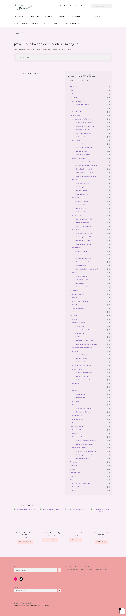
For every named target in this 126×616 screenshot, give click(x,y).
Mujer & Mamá (76, 247)
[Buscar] (59, 570)
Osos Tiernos (79, 337)
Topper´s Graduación (81, 194)
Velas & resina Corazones (83, 362)
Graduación (75, 180)
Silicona (16, 23)
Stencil (74, 305)
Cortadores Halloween (82, 201)
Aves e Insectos (79, 326)
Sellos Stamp (35, 23)
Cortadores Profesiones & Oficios (85, 451)
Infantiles (75, 390)
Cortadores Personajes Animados (85, 440)
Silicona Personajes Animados (84, 444)
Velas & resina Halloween (82, 212)
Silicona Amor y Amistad (82, 130)
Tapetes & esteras (78, 308)
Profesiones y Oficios (79, 448)
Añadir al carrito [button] (76, 540)
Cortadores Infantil (81, 394)
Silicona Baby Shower (81, 151)
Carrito (72, 6)
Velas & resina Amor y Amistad (84, 137)
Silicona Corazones (81, 358)
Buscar (16, 567)
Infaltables (48, 16)
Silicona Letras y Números (83, 412)
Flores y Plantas (77, 369)
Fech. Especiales (19, 16)
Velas (74, 490)
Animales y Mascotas (78, 322)
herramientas (75, 16)
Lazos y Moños (76, 401)
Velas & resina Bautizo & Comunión (86, 176)
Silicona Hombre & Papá (82, 240)
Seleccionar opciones (24, 542)
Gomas (74, 387)
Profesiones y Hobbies (77, 426)
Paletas (74, 94)
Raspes (74, 298)
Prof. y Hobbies (34, 16)
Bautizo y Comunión (78, 158)
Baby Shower (76, 140)
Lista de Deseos (80, 6)
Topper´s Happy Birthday (83, 226)
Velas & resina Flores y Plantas (84, 380)
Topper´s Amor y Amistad (83, 133)
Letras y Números (77, 405)
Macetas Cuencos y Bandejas (81, 483)
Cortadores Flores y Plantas (83, 372)
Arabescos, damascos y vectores (82, 348)
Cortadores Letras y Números (84, 408)
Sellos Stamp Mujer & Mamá (83, 258)
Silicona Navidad (80, 283)
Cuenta (59, 6)
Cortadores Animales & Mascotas (85, 330)
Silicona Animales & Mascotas (84, 340)
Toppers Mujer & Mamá (82, 265)
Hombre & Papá (77, 230)
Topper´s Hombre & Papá (83, 244)
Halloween (75, 197)
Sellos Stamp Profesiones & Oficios (86, 455)
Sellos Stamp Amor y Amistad (84, 126)
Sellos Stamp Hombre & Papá (84, 237)
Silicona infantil (80, 398)
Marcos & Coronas (78, 415)
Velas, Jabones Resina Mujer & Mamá (86, 269)
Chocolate (56, 23)
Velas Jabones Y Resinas (72, 23)
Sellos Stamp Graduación (82, 187)
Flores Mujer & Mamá (81, 255)
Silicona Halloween (81, 208)
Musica (74, 433)
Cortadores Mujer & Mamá (83, 251)
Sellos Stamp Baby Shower (83, 147)
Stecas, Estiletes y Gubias (80, 301)
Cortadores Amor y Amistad (83, 122)
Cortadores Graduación (82, 183)
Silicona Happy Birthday (82, 222)
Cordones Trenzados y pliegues (82, 365)
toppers (72, 476)
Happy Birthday (77, 215)
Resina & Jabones (77, 487)
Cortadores (61, 16)
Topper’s (25, 23)
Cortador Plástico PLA (82, 105)
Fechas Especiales (75, 115)
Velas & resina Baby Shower (83, 155)
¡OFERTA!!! (73, 87)
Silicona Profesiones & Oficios (84, 458)
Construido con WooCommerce (39, 605)
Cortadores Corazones (82, 355)
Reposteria (46, 23)
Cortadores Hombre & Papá (83, 233)
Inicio (17, 33)
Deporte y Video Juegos (79, 430)
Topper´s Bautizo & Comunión (84, 172)
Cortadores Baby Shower (82, 144)
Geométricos (76, 383)
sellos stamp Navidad (81, 280)
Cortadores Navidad (81, 276)
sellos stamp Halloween (82, 205)
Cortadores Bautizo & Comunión (85, 162)
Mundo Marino (79, 333)
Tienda (66, 6)
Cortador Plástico (78, 101)
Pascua (72, 423)
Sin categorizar (75, 473)
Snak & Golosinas (77, 419)
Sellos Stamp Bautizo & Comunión (86, 165)
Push (76, 108)
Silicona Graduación (81, 190)
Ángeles (74, 319)
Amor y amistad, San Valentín (81, 119)
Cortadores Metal (77, 112)
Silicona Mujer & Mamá (82, 262)
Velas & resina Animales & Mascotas (86, 344)
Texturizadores (77, 312)
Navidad (74, 272)
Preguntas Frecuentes (21, 605)
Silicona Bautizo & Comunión (84, 169)
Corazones (75, 351)
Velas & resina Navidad (82, 287)
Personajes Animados (79, 437)
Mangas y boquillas (78, 294)
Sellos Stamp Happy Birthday (84, 219)
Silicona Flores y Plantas (82, 376)
